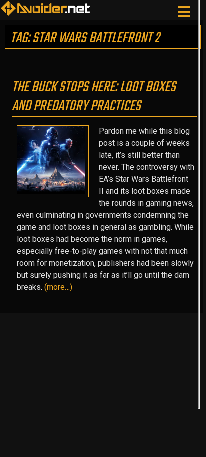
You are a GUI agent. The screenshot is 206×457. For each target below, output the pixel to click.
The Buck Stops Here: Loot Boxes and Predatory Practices (94, 97)
